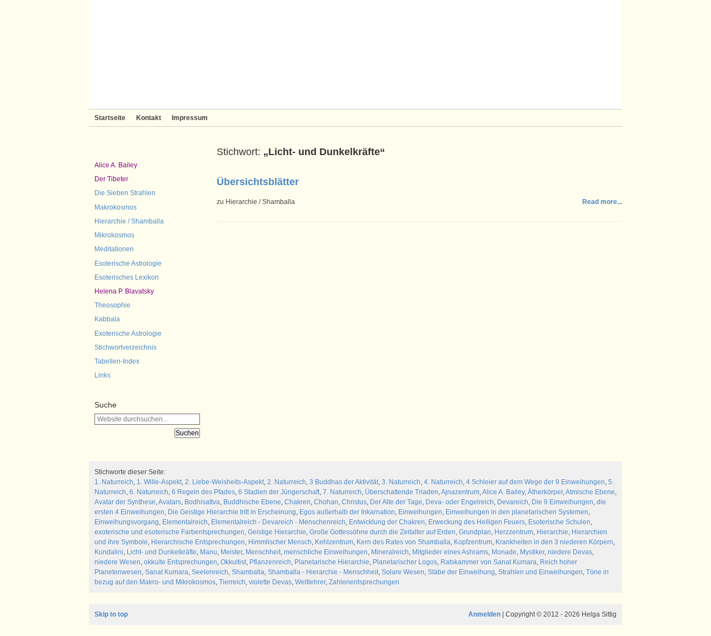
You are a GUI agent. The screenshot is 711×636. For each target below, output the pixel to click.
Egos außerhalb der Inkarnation (347, 512)
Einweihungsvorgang (126, 522)
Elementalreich (185, 522)
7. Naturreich (342, 492)
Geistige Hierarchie (277, 532)
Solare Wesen (403, 572)
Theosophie (112, 305)
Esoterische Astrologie (128, 263)
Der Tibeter (111, 179)
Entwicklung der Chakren (387, 522)
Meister (231, 552)
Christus (354, 502)
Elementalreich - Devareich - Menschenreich (278, 522)
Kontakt (148, 118)
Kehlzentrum (334, 542)
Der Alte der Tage (396, 502)
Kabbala (107, 319)
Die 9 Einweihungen (562, 502)
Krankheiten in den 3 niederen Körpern (554, 542)
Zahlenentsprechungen (364, 582)
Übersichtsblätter (258, 181)
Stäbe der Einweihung (461, 572)
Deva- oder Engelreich (459, 502)
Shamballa (248, 572)
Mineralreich (390, 552)
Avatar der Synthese (125, 502)
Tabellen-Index (116, 361)
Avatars (169, 502)
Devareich (512, 502)
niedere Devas (570, 552)
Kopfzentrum (473, 542)
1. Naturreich (113, 482)
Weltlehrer (310, 582)
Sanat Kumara (166, 572)
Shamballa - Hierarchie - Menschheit (323, 572)
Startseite (110, 118)
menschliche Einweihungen (326, 552)
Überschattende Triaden (401, 492)
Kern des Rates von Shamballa (403, 542)
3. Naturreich (401, 482)
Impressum (190, 118)
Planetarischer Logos (405, 562)
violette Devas (270, 582)
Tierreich (232, 582)
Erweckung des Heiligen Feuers (476, 522)
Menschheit (263, 552)
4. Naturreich (443, 482)
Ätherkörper (545, 492)
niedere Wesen (117, 562)
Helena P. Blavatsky (124, 291)
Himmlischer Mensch (280, 542)
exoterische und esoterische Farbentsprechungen (169, 532)
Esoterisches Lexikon (126, 277)
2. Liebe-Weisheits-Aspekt (224, 482)
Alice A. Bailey (115, 165)
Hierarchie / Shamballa (129, 221)
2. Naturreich (286, 482)
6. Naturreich (148, 492)
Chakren (297, 502)
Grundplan (475, 532)
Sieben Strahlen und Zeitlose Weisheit (355, 54)
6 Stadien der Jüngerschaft (278, 492)
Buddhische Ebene (252, 502)
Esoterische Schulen (559, 522)
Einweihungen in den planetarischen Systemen (516, 512)
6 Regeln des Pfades (203, 492)
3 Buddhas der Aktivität (343, 482)
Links (102, 375)
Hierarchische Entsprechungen (198, 542)
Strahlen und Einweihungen (540, 572)
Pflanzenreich (270, 562)
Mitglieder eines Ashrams (450, 552)
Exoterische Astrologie (128, 333)
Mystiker (532, 552)
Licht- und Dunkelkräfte (162, 552)
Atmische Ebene (590, 492)
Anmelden (484, 614)
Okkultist (233, 562)
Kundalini (108, 552)
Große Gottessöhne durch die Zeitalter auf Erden (382, 532)
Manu (208, 552)
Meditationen (114, 249)
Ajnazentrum (460, 492)
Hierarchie (552, 532)
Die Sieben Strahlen (125, 193)
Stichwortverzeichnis (125, 347)
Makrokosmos (115, 207)
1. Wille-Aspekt (159, 482)
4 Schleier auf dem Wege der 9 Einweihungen (535, 482)
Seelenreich (210, 572)
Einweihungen (420, 512)
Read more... (602, 202)
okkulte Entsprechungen (180, 562)
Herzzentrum (513, 532)
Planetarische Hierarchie (331, 562)
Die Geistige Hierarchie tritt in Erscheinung (232, 512)
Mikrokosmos (114, 235)
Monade (504, 552)
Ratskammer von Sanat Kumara (488, 562)
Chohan (326, 502)
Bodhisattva (202, 502)
